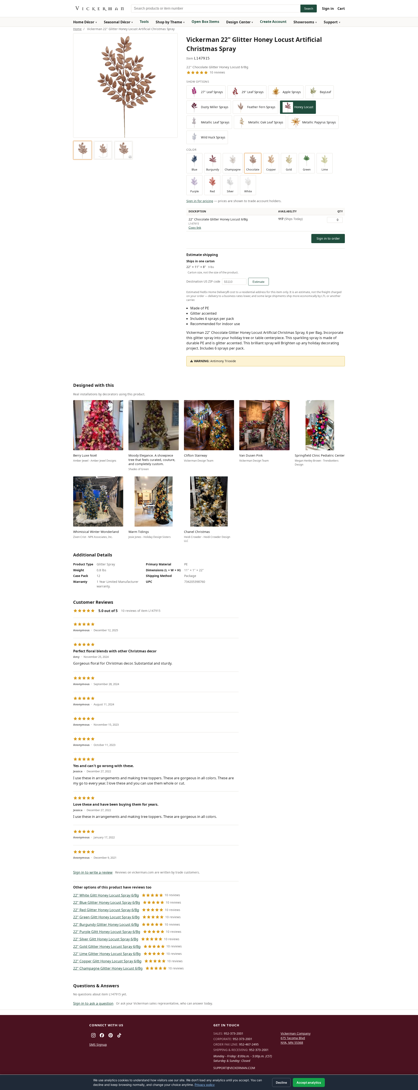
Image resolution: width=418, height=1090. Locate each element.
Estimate (259, 281)
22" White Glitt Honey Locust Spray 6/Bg (106, 895)
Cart (341, 8)
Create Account (273, 21)
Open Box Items (205, 21)
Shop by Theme (169, 22)
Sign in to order (328, 238)
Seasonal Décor (117, 22)
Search (308, 8)
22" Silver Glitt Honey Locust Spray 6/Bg (105, 939)
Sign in (328, 8)
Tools (144, 21)
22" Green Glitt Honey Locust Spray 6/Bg (106, 917)
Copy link (195, 227)
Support (331, 22)
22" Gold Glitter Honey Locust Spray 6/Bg (107, 946)
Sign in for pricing (199, 201)
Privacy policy (205, 1085)
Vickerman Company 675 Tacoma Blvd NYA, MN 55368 (295, 1038)
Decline (281, 1082)
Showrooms (303, 22)
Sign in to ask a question (93, 1003)
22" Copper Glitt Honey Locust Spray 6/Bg (107, 961)
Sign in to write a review (93, 872)
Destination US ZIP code (203, 281)
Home (77, 29)
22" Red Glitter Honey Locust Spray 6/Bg (106, 909)
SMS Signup (98, 1044)
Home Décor (83, 22)
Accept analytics (309, 1082)
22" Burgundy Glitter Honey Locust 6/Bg (106, 924)
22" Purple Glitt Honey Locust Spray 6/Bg (106, 931)
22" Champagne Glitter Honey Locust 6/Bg (108, 968)
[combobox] (215, 8)
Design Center (238, 22)
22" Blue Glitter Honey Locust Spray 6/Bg (106, 902)
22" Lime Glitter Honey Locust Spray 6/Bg (107, 953)
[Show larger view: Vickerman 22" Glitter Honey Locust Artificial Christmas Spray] (82, 150)
